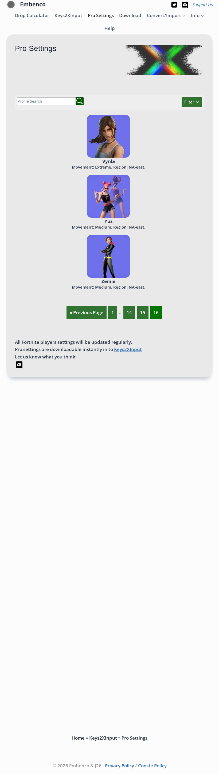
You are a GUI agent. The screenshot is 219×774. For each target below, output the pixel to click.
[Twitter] (174, 4)
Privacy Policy (119, 766)
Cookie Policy (152, 766)
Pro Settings (101, 15)
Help (109, 28)
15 (142, 312)
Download (130, 15)
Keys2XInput (68, 15)
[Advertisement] (109, 469)
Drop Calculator (32, 15)
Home (78, 738)
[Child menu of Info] (197, 15)
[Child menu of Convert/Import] (166, 15)
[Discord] (184, 4)
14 (129, 312)
